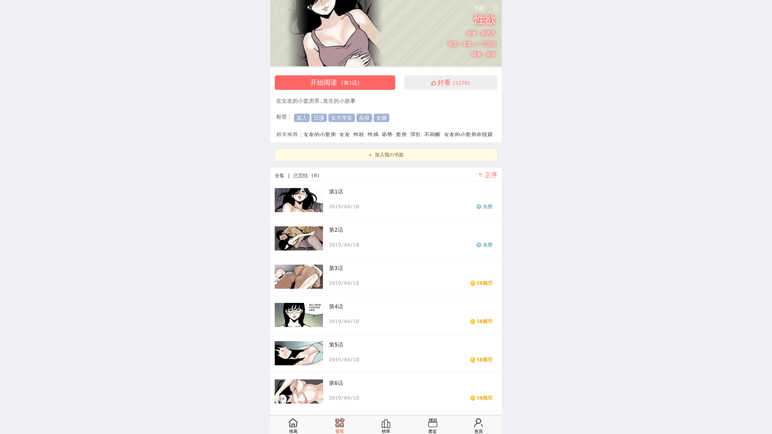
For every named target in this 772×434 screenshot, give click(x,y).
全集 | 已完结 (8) (297, 175)
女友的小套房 (321, 134)
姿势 (389, 134)
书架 (479, 8)
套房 (403, 134)
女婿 (381, 118)
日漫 (319, 118)
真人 (301, 118)
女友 (346, 134)
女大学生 (342, 118)
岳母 (364, 118)
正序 (491, 175)
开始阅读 (335, 82)
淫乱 (417, 134)
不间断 (434, 134)
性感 (375, 134)
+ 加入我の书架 (386, 155)
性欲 (360, 134)
